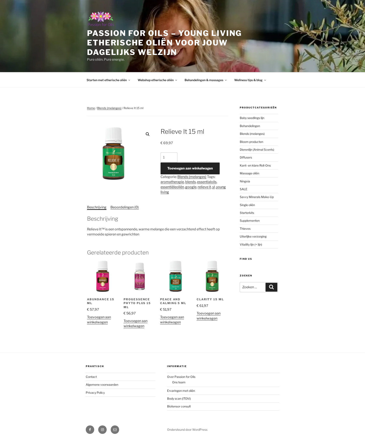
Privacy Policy (95, 392)
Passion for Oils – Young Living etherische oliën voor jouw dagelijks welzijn (164, 43)
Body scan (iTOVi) (179, 398)
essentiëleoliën (172, 187)
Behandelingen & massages (204, 80)
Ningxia (245, 181)
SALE (243, 189)
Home (91, 108)
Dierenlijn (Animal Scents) (257, 149)
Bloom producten (251, 141)
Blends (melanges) (109, 108)
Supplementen (250, 220)
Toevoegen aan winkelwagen (190, 168)
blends (190, 182)
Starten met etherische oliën (107, 80)
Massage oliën (249, 173)
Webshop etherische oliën (156, 80)
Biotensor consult (179, 406)
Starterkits (247, 213)
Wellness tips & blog (248, 80)
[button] (147, 134)
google (190, 187)
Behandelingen (250, 126)
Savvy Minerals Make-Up (257, 197)
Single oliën (247, 205)
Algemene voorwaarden (102, 384)
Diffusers (246, 157)
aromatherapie (172, 182)
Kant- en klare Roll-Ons (255, 165)
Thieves (245, 228)
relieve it (204, 187)
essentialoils (207, 182)
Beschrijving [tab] (96, 207)
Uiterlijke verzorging (253, 236)
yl (213, 187)
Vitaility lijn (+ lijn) (251, 244)
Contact (91, 377)
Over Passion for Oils (181, 377)
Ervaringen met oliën (181, 390)
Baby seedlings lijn (252, 118)
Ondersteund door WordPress (187, 429)
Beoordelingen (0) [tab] (124, 207)
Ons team (178, 382)
